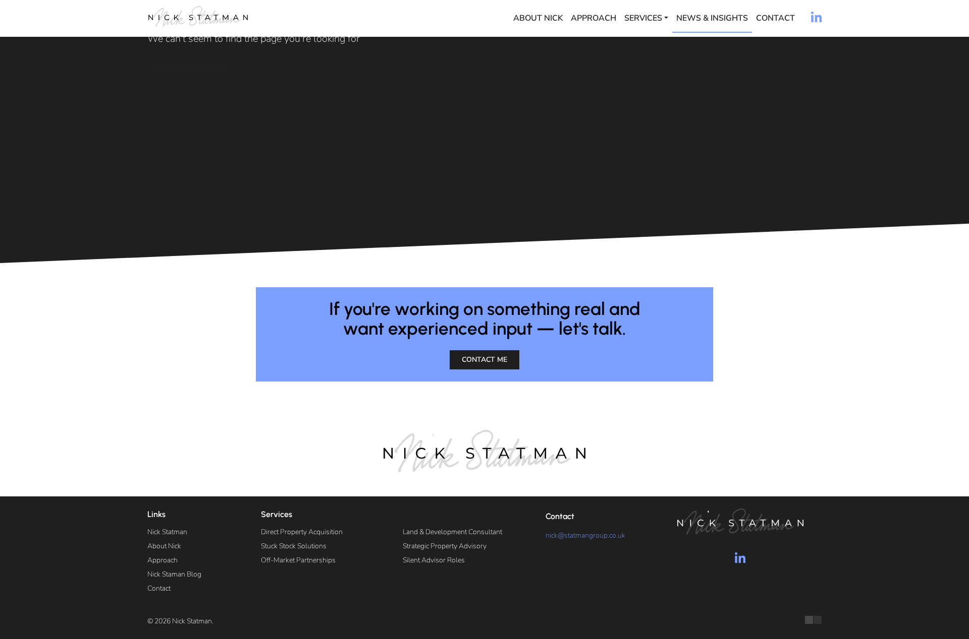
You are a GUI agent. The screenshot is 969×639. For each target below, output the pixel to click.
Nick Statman (167, 532)
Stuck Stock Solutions (294, 546)
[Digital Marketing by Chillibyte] (813, 620)
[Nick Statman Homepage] (197, 16)
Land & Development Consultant (452, 532)
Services (643, 18)
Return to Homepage (190, 68)
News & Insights (712, 18)
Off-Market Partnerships (298, 560)
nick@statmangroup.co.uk (585, 535)
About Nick (538, 18)
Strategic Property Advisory (445, 546)
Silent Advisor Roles (434, 560)
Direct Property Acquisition (302, 532)
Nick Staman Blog (174, 574)
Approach (593, 18)
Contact (775, 18)
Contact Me (484, 359)
